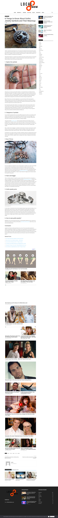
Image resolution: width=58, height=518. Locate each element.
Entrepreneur (41, 61)
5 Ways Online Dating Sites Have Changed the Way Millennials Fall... (31, 502)
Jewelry (13, 453)
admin (6, 22)
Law (39, 70)
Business (24, 12)
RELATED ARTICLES (8, 469)
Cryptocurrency (41, 57)
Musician (40, 77)
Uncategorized (41, 91)
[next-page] (6, 482)
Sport (40, 84)
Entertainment (41, 59)
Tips (39, 88)
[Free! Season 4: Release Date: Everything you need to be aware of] (24, 493)
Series (40, 81)
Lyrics (40, 74)
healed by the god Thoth (23, 170)
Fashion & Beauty (7, 16)
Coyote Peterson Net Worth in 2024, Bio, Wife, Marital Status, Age (12, 457)
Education (29, 12)
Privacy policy (52, 516)
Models (40, 76)
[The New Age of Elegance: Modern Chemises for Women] (10, 475)
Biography (19, 12)
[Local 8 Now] (29, 5)
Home (15, 12)
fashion (8, 453)
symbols (19, 453)
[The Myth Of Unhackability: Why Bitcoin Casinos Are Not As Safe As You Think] (41, 17)
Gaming (40, 66)
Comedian (40, 54)
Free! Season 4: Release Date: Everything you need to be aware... (31, 493)
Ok (48, 516)
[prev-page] (5, 482)
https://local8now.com (13, 463)
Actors (40, 42)
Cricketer (40, 55)
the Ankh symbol (14, 120)
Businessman (41, 50)
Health (33, 12)
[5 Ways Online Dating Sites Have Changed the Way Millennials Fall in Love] (24, 502)
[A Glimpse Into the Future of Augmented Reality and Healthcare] (41, 26)
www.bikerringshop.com (27, 179)
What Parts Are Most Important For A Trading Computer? (29, 457)
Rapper (40, 80)
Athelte (40, 43)
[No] (56, 516)
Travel (43, 12)
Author (40, 44)
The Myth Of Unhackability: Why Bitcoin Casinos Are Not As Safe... (48, 17)
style (16, 453)
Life (39, 72)
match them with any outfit (25, 221)
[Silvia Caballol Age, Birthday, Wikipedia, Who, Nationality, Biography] (24, 498)
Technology (38, 12)
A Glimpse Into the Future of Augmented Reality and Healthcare (48, 26)
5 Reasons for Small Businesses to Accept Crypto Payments (48, 22)
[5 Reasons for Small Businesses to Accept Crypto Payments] (41, 22)
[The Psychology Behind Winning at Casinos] (41, 35)
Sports (40, 85)
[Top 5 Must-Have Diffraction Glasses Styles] (21, 475)
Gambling (40, 65)
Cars (39, 51)
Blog (39, 47)
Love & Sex (40, 73)
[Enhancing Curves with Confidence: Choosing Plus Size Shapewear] (31, 475)
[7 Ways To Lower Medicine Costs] (41, 31)
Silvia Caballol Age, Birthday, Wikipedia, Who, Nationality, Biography (31, 497)
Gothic (11, 453)
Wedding (40, 92)
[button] (52, 12)
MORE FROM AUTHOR (15, 469)
